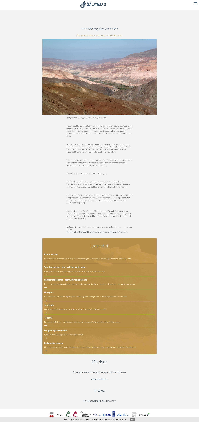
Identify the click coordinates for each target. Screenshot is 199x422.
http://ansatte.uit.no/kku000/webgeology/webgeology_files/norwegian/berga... (97, 232)
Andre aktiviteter (99, 379)
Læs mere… (123, 419)
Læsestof (99, 246)
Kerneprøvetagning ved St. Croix (99, 401)
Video (110, 390)
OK (132, 419)
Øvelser (99, 361)
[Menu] (195, 3)
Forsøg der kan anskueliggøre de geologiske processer (99, 372)
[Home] (93, 8)
